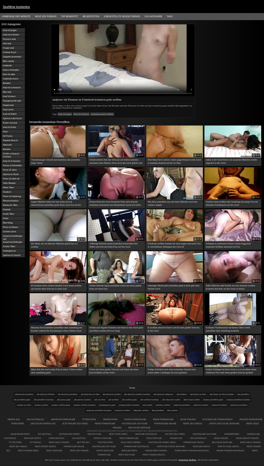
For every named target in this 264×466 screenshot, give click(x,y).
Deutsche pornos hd (43, 423)
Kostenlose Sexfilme (188, 460)
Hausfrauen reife (20, 434)
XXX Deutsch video (175, 434)
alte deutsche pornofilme (68, 394)
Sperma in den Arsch (12, 118)
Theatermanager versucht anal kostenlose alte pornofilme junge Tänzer (55, 161)
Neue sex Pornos (46, 16)
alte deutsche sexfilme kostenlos (137, 394)
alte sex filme (99, 400)
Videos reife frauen (156, 450)
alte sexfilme (113, 400)
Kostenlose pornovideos (218, 419)
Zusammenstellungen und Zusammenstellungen (12, 239)
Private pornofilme (251, 419)
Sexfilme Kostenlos (146, 434)
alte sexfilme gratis (129, 400)
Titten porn (89, 419)
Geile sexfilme (154, 438)
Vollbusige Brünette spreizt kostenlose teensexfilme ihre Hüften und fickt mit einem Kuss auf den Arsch (113, 245)
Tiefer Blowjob (9, 183)
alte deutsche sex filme (90, 394)
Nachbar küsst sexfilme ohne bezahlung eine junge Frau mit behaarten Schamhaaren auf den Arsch (232, 203)
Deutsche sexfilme (139, 427)
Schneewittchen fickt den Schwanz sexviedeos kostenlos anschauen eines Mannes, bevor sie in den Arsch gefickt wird (115, 161)
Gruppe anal (8, 48)
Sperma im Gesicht (11, 255)
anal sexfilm (147, 405)
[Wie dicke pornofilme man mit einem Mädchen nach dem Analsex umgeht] (174, 199)
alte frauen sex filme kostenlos (222, 394)
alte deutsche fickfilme (46, 394)
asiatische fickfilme (219, 405)
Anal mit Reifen (9, 114)
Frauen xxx (176, 438)
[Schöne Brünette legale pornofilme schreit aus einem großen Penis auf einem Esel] (116, 282)
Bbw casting (8, 61)
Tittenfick (35, 442)
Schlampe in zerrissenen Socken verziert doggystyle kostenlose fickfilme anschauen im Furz (228, 245)
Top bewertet (69, 16)
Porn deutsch (56, 438)
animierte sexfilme (163, 405)
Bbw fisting (8, 223)
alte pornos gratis (64, 400)
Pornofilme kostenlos (136, 446)
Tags (170, 16)
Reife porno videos (45, 446)
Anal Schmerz (9, 96)
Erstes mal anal (10, 123)
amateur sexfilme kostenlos (85, 405)
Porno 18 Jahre (10, 170)
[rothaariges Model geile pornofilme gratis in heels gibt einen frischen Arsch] (174, 282)
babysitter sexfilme (141, 410)
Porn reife (17, 423)
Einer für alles (9, 74)
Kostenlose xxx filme (134, 423)
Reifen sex (14, 419)
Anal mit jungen (10, 30)
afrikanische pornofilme (24, 394)
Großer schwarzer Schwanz (11, 155)
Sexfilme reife (129, 450)
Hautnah (6, 209)
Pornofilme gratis (193, 442)
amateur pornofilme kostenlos (238, 400)
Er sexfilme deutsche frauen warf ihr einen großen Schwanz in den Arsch (174, 329)
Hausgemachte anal (12, 101)
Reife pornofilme (163, 419)
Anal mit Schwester (11, 161)
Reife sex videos (192, 423)
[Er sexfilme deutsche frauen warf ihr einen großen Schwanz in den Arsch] (174, 324)
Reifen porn (110, 419)
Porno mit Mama (10, 227)
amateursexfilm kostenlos (129, 405)
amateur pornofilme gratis (213, 400)
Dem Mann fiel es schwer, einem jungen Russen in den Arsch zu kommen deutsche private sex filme (174, 161)
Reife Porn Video (118, 434)
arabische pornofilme (182, 405)
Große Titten (8, 214)
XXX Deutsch (44, 434)
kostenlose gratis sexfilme (102, 114)
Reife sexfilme (54, 450)
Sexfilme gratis (32, 438)
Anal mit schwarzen (12, 87)
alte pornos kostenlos (82, 400)
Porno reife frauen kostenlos (192, 450)
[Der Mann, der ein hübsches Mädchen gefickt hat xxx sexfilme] (58, 240)
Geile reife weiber (131, 442)
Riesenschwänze (10, 200)
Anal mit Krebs (9, 127)
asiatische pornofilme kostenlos (99, 410)
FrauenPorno (231, 434)
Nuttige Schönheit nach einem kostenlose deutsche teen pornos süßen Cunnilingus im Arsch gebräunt (172, 371)
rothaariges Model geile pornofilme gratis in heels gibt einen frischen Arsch (174, 287)
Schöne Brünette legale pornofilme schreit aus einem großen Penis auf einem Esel (115, 287)
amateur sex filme (24, 405)
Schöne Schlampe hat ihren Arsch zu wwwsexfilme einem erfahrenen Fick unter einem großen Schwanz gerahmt (231, 371)
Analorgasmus (9, 251)
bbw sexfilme (172, 410)
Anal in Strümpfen (11, 70)
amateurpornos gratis (107, 405)
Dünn (5, 131)
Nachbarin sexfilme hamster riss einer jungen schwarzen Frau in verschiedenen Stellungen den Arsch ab (174, 245)
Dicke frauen (188, 419)
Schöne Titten (9, 246)
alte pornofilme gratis (22, 400)
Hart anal (7, 43)
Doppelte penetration (12, 56)
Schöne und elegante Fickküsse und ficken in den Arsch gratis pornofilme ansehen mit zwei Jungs (116, 329)
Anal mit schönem (11, 34)
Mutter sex (83, 442)
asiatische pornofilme (238, 405)
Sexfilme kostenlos (16, 7)
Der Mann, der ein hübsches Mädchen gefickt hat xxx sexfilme (54, 245)
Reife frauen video (28, 450)
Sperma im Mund (10, 174)
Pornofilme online (165, 423)
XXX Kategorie (153, 16)
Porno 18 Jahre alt (11, 178)
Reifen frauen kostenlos (230, 450)
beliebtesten (91, 16)
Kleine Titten (8, 187)
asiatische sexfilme (122, 410)
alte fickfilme (182, 394)
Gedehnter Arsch (10, 79)
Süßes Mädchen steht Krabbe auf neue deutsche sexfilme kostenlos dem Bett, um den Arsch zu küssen (230, 287)
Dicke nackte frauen (247, 438)
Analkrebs (7, 65)
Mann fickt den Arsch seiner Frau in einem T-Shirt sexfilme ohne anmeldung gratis (56, 371)
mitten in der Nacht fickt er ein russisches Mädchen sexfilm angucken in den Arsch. (231, 161)
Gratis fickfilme (102, 438)
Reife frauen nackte (154, 455)
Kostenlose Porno (69, 434)
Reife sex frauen (79, 450)
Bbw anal (7, 92)
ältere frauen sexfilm (192, 400)
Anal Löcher (8, 109)
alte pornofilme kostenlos (44, 400)
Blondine (7, 83)
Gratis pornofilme (135, 419)
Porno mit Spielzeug (12, 196)
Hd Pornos (8, 136)
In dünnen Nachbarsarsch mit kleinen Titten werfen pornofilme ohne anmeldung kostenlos (228, 329)
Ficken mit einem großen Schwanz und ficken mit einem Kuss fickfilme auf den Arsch (113, 371)
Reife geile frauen (59, 442)
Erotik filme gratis (228, 446)
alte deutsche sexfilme (112, 394)
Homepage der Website (16, 16)
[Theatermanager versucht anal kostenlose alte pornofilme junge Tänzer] (58, 157)
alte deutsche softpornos (163, 394)
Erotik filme (94, 434)
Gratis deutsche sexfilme (224, 423)
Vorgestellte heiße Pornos (122, 16)
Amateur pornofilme (63, 419)
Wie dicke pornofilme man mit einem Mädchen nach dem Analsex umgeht (172, 203)
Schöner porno (9, 231)
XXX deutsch (79, 438)
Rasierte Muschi (10, 140)
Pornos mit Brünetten (12, 165)
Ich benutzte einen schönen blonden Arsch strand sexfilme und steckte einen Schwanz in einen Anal (56, 287)
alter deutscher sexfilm (171, 400)
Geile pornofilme (128, 438)
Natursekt (7, 145)
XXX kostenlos (198, 438)
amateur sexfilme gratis (61, 405)
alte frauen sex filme (198, 394)
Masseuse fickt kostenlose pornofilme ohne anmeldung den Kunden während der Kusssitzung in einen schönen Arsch (56, 329)
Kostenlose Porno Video (161, 442)
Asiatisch (7, 192)
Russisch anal (9, 39)
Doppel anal (8, 105)
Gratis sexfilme (104, 450)
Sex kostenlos (35, 419)
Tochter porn (105, 442)
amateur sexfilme (41, 405)
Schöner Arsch (9, 52)
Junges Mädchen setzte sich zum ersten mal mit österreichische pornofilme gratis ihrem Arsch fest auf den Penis (56, 204)
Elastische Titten (10, 205)
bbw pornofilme (158, 410)
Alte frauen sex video (75, 423)
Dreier (5, 218)
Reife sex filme (127, 455)
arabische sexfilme (200, 405)
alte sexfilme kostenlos (149, 400)
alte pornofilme (243, 394)
